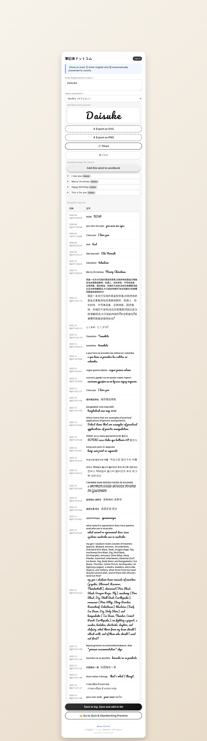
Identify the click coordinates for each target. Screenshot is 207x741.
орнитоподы (93, 518)
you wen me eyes (95, 226)
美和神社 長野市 (93, 499)
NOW (89, 216)
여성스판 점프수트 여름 (97, 459)
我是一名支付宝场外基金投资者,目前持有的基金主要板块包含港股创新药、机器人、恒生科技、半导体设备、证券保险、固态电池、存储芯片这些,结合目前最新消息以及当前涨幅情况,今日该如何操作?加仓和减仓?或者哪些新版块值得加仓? (111, 285)
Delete (86, 176)
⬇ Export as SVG (103, 129)
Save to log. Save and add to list (103, 706)
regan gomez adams (96, 370)
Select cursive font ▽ (75, 93)
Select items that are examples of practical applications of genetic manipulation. (108, 419)
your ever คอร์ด (94, 697)
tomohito (91, 345)
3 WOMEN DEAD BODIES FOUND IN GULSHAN (109, 482)
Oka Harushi (92, 253)
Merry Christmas (95, 272)
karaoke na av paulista (98, 658)
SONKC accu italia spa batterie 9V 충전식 (107, 436)
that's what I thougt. (97, 676)
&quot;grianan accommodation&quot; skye (109, 645)
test (88, 244)
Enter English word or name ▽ (79, 77)
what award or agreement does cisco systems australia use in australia (110, 527)
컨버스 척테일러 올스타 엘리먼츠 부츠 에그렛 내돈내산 (111, 467)
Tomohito (91, 336)
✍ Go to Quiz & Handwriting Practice (103, 715)
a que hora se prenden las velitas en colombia (110, 353)
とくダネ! (90, 327)
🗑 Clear (103, 155)
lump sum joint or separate (100, 447)
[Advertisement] (103, 25)
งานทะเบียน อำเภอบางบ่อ (97, 684)
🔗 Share (103, 146)
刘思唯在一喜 (92, 667)
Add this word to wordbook (103, 168)
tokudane (91, 262)
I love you (91, 235)
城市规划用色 (92, 399)
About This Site (103, 726)
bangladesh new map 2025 (100, 406)
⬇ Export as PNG (103, 137)
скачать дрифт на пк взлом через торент (108, 377)
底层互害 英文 (92, 508)
